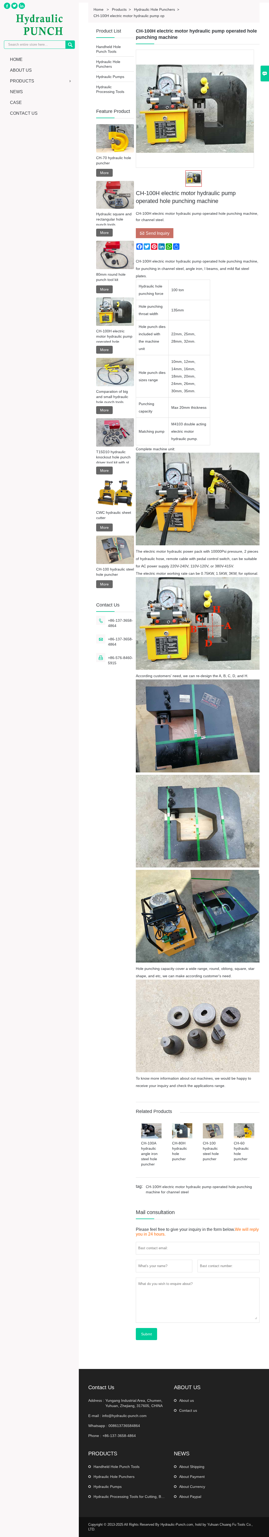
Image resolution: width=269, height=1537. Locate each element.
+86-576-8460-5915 (120, 660)
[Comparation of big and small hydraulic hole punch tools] (115, 372)
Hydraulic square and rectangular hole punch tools (114, 219)
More (104, 173)
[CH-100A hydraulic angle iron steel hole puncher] (151, 1137)
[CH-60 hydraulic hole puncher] (244, 1137)
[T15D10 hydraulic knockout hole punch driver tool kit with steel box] (115, 432)
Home (16, 59)
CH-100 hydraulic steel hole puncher (115, 572)
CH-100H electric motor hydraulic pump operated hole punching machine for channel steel (199, 1189)
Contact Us (24, 113)
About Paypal (190, 1496)
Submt (146, 1334)
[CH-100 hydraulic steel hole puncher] (213, 1137)
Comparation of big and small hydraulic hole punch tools (112, 396)
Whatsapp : (97, 1426)
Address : (96, 1400)
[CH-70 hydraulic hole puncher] (115, 138)
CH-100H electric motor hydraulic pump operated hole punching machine (114, 336)
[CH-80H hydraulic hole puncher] (182, 1137)
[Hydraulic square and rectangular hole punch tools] (115, 195)
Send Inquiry (154, 233)
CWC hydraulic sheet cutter (113, 515)
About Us (21, 70)
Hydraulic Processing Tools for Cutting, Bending (133, 1496)
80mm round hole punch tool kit (111, 277)
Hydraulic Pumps (110, 77)
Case (16, 102)
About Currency (192, 1486)
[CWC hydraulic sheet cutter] (115, 493)
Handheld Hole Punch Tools (116, 1467)
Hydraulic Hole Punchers (114, 1477)
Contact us (188, 1410)
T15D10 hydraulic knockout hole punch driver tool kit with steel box (115, 457)
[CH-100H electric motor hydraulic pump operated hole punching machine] (115, 311)
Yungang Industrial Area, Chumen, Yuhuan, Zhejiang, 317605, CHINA (134, 1403)
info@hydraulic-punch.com (124, 1416)
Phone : (94, 1436)
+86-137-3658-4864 (120, 623)
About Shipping (191, 1467)
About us (186, 1400)
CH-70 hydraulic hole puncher (113, 160)
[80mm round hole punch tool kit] (115, 255)
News (16, 92)
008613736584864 (124, 1426)
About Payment (192, 1477)
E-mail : (94, 1416)
